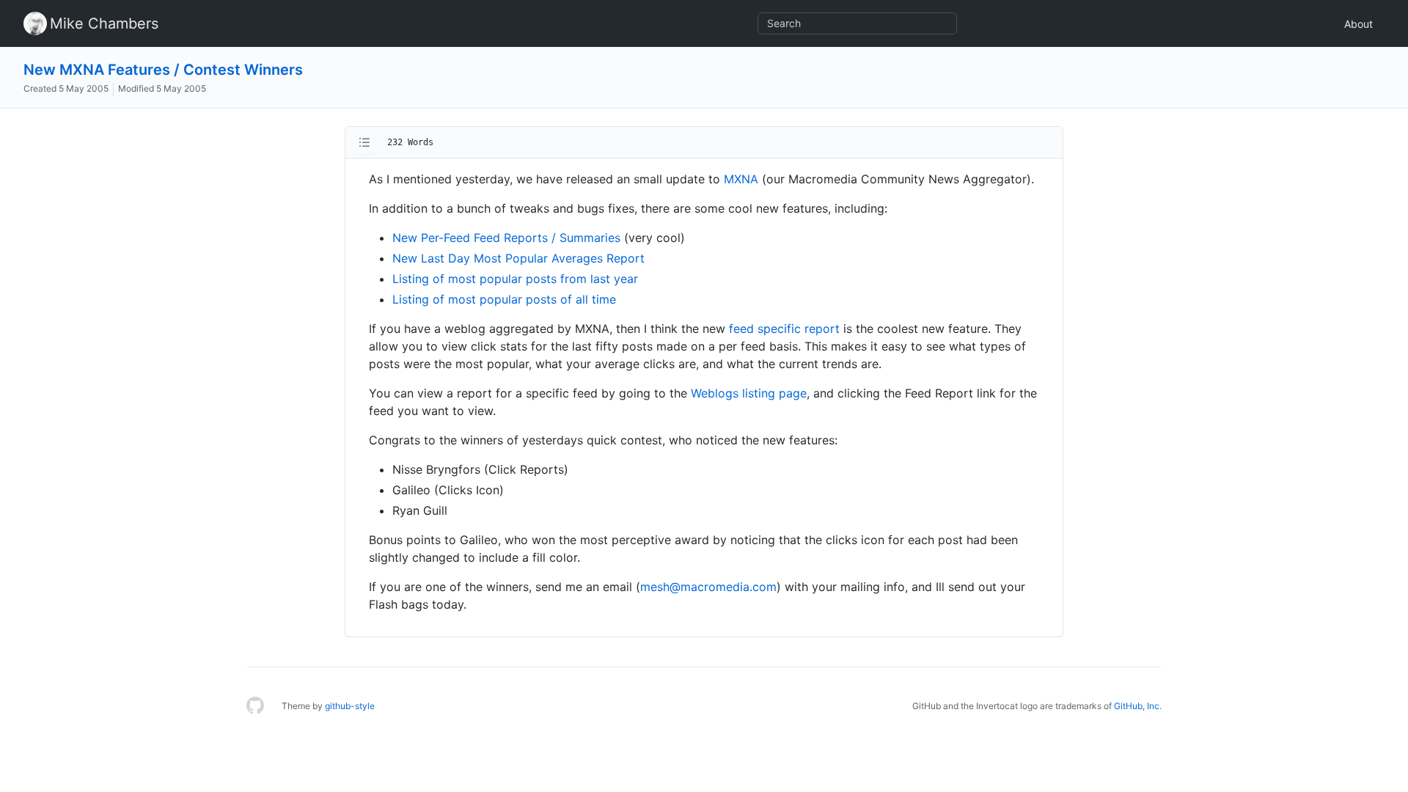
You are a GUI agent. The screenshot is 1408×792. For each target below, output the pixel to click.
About (1358, 24)
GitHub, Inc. (1138, 705)
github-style (350, 705)
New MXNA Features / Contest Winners (163, 69)
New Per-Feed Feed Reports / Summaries (506, 237)
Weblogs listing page (749, 393)
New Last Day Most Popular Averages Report (518, 258)
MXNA (741, 179)
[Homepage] (255, 706)
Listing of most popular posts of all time (504, 299)
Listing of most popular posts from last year (515, 278)
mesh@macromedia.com (708, 586)
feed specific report (784, 328)
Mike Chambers (104, 23)
